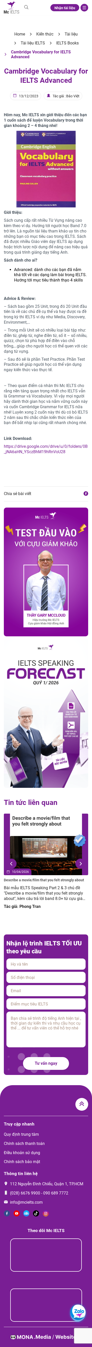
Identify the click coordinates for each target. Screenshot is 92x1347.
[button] (11, 864)
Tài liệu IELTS (33, 43)
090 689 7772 (55, 1193)
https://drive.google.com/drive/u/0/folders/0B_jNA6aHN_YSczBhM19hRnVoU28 (46, 449)
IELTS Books (67, 43)
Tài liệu (71, 34)
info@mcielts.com (26, 1202)
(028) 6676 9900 (25, 1193)
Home (19, 34)
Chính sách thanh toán (24, 1143)
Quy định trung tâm (21, 1134)
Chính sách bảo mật (22, 1161)
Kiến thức (44, 34)
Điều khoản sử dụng (22, 1152)
